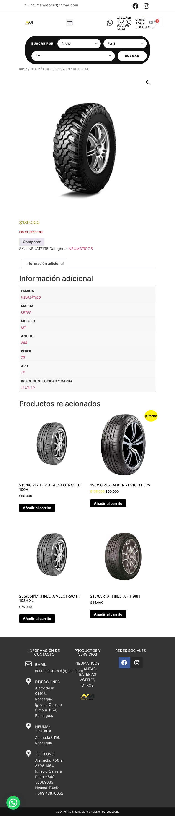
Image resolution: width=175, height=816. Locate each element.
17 (22, 373)
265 (24, 343)
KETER (26, 312)
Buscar (132, 56)
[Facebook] (135, 5)
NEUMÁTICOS (41, 69)
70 (23, 357)
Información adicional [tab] (45, 263)
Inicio (23, 69)
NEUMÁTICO (31, 297)
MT (23, 328)
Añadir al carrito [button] (37, 507)
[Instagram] (146, 5)
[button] (69, 22)
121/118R (28, 388)
